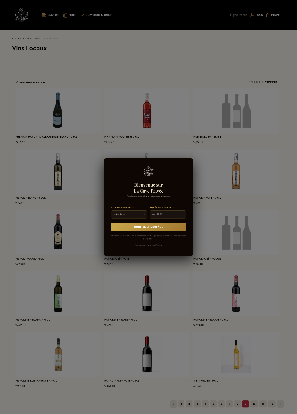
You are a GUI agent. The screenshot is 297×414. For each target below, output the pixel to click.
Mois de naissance (122, 207)
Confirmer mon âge (148, 226)
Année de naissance (162, 207)
